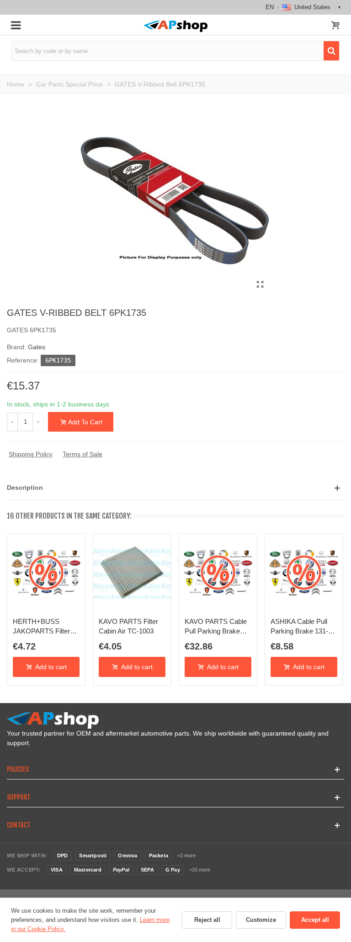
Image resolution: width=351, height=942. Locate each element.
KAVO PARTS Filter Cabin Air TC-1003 (128, 625)
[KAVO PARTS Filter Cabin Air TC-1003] (132, 573)
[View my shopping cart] (335, 26)
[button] (175, 488)
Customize (261, 919)
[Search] (331, 50)
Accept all (315, 919)
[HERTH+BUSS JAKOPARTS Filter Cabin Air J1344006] (46, 573)
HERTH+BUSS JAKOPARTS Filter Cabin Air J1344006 (42, 626)
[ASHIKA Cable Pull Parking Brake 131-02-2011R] (304, 573)
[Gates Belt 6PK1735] (260, 285)
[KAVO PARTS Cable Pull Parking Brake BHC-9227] (218, 573)
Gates (36, 347)
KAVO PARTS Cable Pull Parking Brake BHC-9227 (216, 626)
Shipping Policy (31, 454)
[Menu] (15, 24)
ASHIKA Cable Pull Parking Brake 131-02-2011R (299, 626)
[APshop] (175, 26)
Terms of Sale (82, 454)
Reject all (207, 919)
